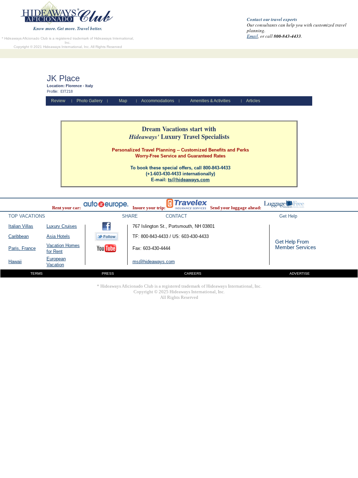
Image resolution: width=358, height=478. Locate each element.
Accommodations (157, 100)
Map (123, 100)
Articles (253, 100)
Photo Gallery (89, 100)
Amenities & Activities (210, 100)
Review (58, 100)
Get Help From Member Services (295, 244)
